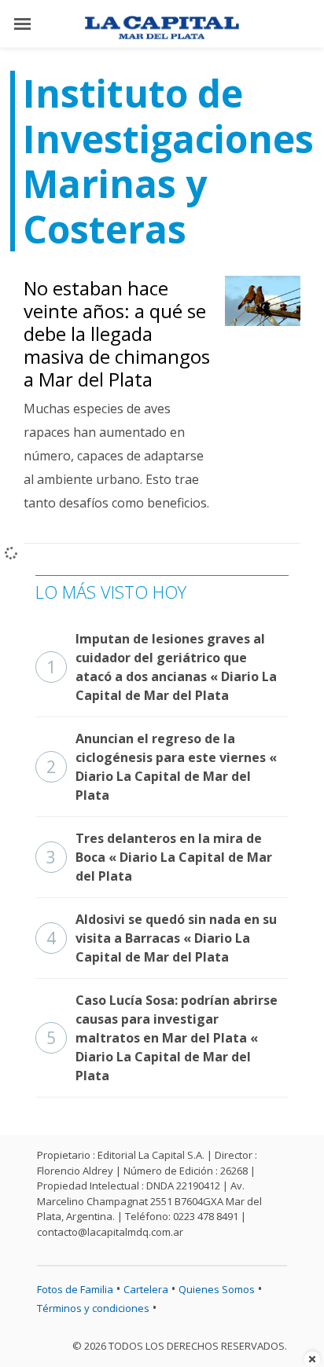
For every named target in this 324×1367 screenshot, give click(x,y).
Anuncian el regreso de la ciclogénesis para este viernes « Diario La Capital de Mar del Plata (161, 767)
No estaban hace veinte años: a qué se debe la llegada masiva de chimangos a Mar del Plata (117, 333)
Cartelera (145, 1289)
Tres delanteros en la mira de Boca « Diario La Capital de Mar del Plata (159, 857)
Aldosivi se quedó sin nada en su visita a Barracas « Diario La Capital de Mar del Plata (161, 938)
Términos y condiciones (93, 1308)
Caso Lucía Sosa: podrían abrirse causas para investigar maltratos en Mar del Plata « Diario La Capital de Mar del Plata (162, 1037)
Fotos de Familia (75, 1289)
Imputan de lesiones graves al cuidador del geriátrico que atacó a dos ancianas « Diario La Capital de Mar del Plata (161, 667)
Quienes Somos (217, 1289)
